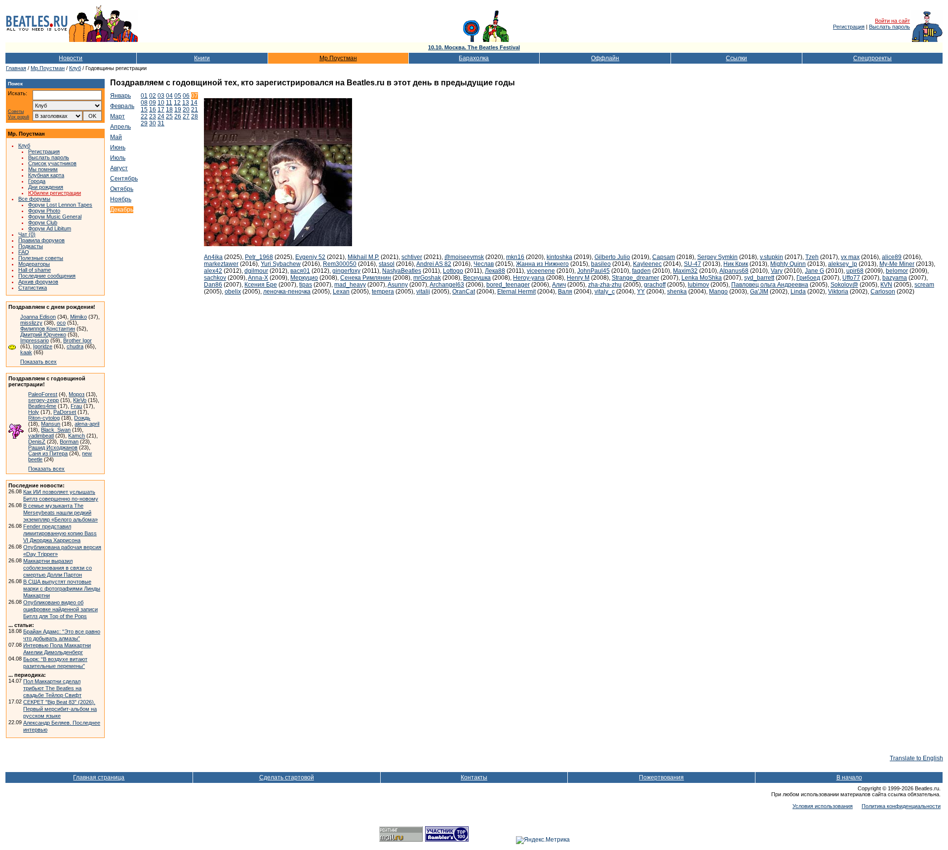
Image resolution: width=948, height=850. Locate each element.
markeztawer (221, 263)
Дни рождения (45, 187)
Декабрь (121, 209)
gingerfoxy (346, 270)
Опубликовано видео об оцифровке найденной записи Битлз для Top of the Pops (60, 609)
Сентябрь (124, 178)
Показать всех (38, 362)
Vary (777, 270)
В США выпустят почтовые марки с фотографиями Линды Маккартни (61, 588)
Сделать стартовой (286, 777)
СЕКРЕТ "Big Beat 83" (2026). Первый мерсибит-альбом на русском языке (60, 709)
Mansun (50, 424)
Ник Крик (735, 263)
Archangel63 (447, 284)
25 (169, 116)
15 (144, 109)
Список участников (52, 163)
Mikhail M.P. (363, 257)
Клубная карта (46, 175)
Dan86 (213, 284)
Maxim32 (685, 270)
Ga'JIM (759, 291)
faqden (641, 270)
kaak (26, 352)
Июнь (117, 147)
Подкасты (30, 246)
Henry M (578, 277)
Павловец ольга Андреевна (769, 284)
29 (144, 123)
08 (144, 102)
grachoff (655, 284)
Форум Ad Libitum (49, 228)
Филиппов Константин (47, 329)
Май (116, 137)
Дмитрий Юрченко (43, 334)
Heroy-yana (529, 277)
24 (161, 116)
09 (152, 102)
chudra (75, 346)
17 (161, 109)
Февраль (122, 106)
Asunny (398, 284)
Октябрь (121, 188)
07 (194, 95)
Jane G (814, 270)
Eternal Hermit (516, 291)
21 (194, 109)
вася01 (300, 270)
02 (152, 95)
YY (641, 291)
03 (161, 95)
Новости (70, 58)
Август (119, 168)
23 (152, 116)
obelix (233, 291)
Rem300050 (339, 263)
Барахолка (474, 58)
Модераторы (34, 264)
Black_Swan (56, 430)
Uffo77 (851, 277)
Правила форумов (41, 240)
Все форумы (34, 199)
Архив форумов (38, 282)
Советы (16, 112)
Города (36, 181)
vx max (850, 257)
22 (144, 116)
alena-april (87, 424)
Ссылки (736, 58)
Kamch (76, 436)
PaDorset (64, 412)
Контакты (474, 777)
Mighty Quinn (788, 263)
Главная (16, 68)
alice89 (892, 257)
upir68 (855, 270)
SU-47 (692, 263)
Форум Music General (54, 217)
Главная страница (98, 777)
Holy (33, 412)
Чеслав (484, 263)
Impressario (34, 340)
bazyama (894, 277)
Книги (202, 58)
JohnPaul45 (593, 270)
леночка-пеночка (287, 291)
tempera (383, 291)
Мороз (76, 394)
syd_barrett (759, 277)
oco (61, 323)
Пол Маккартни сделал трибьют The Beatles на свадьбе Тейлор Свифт (52, 688)
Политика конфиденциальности (901, 806)
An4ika (213, 257)
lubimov (698, 284)
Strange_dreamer (635, 277)
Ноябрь (120, 199)
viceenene (541, 270)
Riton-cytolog (44, 418)
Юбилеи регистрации (54, 193)
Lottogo (453, 270)
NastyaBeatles (401, 270)
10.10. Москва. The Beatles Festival (474, 47)
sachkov (215, 277)
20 (186, 109)
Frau (76, 406)
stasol (387, 263)
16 (152, 109)
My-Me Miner (896, 263)
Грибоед (808, 277)
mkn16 (515, 257)
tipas (305, 284)
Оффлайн (605, 58)
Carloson (882, 291)
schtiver (411, 257)
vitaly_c (604, 291)
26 (177, 116)
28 (194, 116)
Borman (69, 441)
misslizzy (31, 323)
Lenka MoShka (701, 277)
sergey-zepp (43, 400)
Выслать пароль (889, 27)
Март (117, 116)
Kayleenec (647, 263)
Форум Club (42, 222)
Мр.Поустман (338, 58)
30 (152, 123)
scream (924, 284)
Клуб (75, 68)
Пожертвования (661, 777)
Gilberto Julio (612, 257)
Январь (120, 95)
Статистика (32, 288)
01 (144, 95)
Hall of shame (34, 270)
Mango (718, 291)
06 (186, 95)
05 (177, 95)
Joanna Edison (38, 317)
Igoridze (42, 346)
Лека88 (495, 270)
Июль (117, 157)
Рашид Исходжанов (53, 447)
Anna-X (258, 277)
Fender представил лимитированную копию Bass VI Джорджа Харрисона (60, 533)
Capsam (663, 257)
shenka (677, 291)
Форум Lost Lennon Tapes (60, 205)
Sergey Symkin (717, 257)
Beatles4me (42, 406)
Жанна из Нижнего (542, 263)
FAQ (23, 252)
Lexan (341, 291)
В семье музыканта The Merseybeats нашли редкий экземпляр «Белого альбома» (60, 512)
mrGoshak (427, 277)
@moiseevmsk (464, 257)
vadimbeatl (41, 436)
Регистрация (849, 27)
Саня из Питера (48, 453)
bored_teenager (508, 284)
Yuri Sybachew (281, 263)
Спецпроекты (872, 58)
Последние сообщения (47, 276)
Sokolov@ (844, 284)
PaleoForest (42, 394)
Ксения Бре (260, 284)
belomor (897, 270)
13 (185, 102)
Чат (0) (27, 234)
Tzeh (812, 257)
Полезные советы (40, 258)
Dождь (82, 418)
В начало (849, 777)
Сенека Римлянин (365, 277)
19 (177, 109)
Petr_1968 (259, 257)
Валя (565, 291)
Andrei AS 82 (433, 263)
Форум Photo (44, 211)
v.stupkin (771, 257)
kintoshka (559, 257)
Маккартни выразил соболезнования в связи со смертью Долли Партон (57, 568)
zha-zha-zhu (605, 284)
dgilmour (256, 270)
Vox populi (18, 117)
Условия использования (822, 806)
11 (169, 102)
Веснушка (477, 277)
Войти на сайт (892, 21)
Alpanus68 (734, 270)
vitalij (423, 291)
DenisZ (36, 441)
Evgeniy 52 (310, 257)
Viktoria (838, 291)
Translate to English (916, 758)
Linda (798, 291)
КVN (886, 284)
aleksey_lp (842, 263)
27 (186, 116)
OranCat (463, 291)
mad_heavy (350, 284)
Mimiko (78, 317)
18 (169, 109)
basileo (601, 263)
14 (194, 102)
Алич (559, 284)
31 (161, 123)
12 (177, 102)
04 (169, 95)
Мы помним (43, 169)
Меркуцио (304, 277)
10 (161, 102)
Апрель (120, 126)
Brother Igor (77, 340)
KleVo (79, 400)
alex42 (213, 270)
